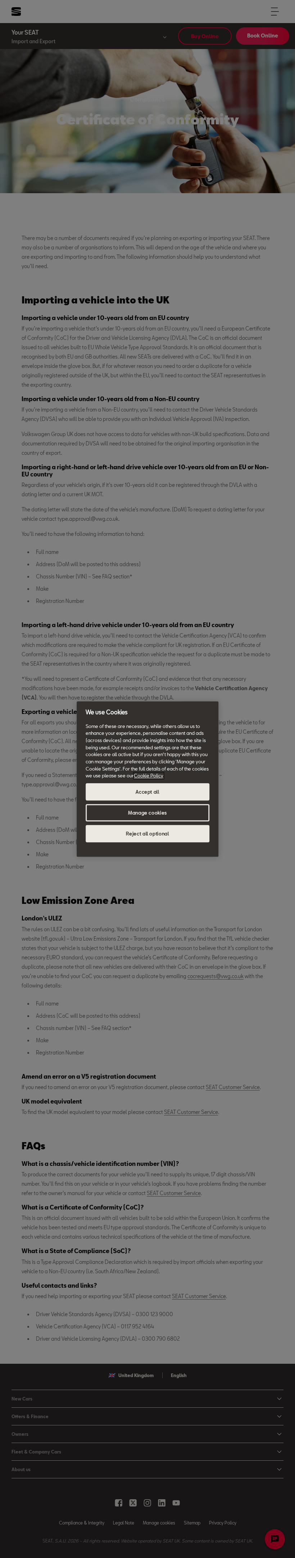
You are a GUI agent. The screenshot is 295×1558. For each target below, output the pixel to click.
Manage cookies (147, 813)
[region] (147, 779)
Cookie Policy (148, 776)
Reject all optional (147, 833)
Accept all (147, 792)
